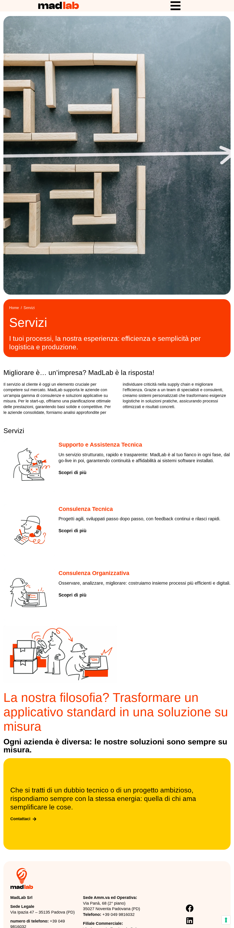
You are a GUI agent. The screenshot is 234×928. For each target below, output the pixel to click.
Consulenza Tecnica (85, 509)
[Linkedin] (189, 920)
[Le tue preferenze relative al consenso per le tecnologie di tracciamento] (226, 920)
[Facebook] (189, 908)
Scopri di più (72, 472)
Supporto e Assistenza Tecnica (100, 444)
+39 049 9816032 (118, 914)
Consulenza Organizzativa (93, 573)
